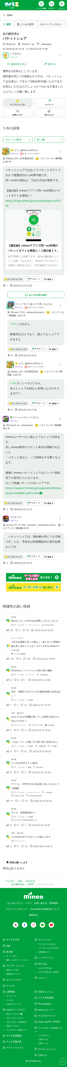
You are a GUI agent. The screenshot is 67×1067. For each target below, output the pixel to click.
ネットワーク (11, 996)
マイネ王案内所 (14, 1041)
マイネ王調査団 (14, 1035)
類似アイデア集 (12, 970)
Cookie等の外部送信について (45, 909)
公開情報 (10, 991)
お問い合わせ (40, 903)
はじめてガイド (15, 903)
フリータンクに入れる (46, 944)
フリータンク (44, 939)
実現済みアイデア (13, 974)
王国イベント (43, 1043)
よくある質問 (27, 24)
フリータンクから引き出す (48, 948)
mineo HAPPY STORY (49, 1022)
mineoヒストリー (46, 1010)
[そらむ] (6, 518)
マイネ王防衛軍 (45, 997)
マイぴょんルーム (47, 1049)
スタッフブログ (14, 980)
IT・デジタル (11, 956)
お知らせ (42, 1055)
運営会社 (33, 915)
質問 (8, 24)
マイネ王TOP (12, 939)
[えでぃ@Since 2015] (6, 153)
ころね (13, 53)
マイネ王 (9, 1000)
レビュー (42, 977)
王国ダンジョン (45, 991)
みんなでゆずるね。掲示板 (48, 972)
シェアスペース (45, 957)
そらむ (13, 517)
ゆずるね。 (43, 963)
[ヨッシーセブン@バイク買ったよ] (10, 307)
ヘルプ (28, 903)
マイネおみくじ (44, 1035)
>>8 (12, 383)
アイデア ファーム (15, 966)
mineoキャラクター (14, 1004)
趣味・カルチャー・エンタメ (17, 960)
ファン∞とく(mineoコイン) (48, 1029)
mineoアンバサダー (16, 1009)
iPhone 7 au (28, 44)
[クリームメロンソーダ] (6, 418)
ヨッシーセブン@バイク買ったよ (31, 304)
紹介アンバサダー (13, 1014)
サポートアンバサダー (51, 24)
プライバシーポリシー (17, 909)
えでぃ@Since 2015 (24, 150)
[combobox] (18, 139)
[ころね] (6, 55)
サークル (10, 986)
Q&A (10, 15)
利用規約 (53, 903)
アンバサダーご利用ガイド (16, 1030)
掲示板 (9, 952)
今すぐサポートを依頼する (16, 1022)
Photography (45, 1003)
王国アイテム (43, 1039)
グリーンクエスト (15, 1047)
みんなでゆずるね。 (46, 968)
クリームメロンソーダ (23, 417)
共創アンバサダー (13, 1026)
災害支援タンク (44, 952)
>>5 (12, 324)
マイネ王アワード (47, 1016)
